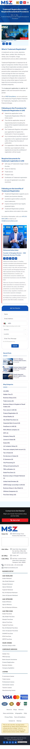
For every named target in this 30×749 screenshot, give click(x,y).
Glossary (21, 709)
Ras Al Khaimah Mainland (9, 592)
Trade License (6, 679)
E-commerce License (8, 676)
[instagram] (10, 742)
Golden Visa (5, 654)
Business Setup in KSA (8, 645)
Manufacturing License (8, 690)
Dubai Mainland (7, 578)
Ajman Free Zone (7, 622)
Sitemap (19, 721)
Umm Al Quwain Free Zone (10, 630)
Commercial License (8, 685)
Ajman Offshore (7, 604)
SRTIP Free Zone (7, 639)
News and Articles (8, 713)
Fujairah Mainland (7, 590)
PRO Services (6, 656)
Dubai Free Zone (7, 614)
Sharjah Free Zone (7, 619)
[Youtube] (10, 258)
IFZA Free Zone (6, 636)
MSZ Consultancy (11, 96)
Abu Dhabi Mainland (8, 581)
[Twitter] (13, 742)
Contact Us (12, 721)
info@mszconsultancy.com (10, 221)
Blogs (15, 709)
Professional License (8, 682)
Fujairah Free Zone (7, 625)
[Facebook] (4, 742)
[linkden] (7, 742)
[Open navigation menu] (28, 2)
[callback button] (21, 2)
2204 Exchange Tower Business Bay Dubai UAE (19, 534)
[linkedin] (4, 258)
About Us (9, 709)
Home (12, 15)
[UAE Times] (16, 258)
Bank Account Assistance (9, 659)
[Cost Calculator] (24, 2)
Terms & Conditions (19, 717)
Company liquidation (8, 668)
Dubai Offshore (6, 602)
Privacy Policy (9, 717)
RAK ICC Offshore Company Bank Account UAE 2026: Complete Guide (19, 359)
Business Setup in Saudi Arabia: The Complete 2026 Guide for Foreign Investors (19, 368)
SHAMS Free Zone (7, 633)
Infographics (18, 713)
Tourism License (7, 687)
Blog (17, 15)
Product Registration (8, 662)
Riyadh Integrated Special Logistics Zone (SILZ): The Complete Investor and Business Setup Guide (19, 375)
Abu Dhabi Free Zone (8, 616)
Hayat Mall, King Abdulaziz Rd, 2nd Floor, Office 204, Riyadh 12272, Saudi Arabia (19, 551)
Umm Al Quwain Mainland (10, 595)
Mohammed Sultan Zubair (8, 40)
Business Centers (7, 665)
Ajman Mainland (7, 587)
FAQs (25, 713)
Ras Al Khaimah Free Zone (10, 628)
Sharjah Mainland (7, 584)
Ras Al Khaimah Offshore (9, 607)
